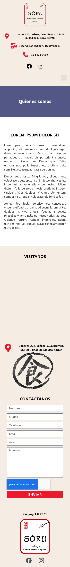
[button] (64, 78)
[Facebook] (29, 66)
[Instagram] (41, 66)
